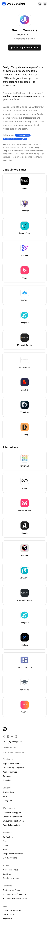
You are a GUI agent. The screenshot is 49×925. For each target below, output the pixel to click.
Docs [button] (5, 841)
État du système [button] (10, 858)
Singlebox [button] (7, 780)
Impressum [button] (7, 919)
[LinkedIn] (8, 736)
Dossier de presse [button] (11, 878)
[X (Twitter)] (4, 736)
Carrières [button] (7, 874)
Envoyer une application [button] (13, 821)
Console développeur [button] (12, 812)
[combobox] (15, 742)
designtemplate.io (24, 34)
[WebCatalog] (5, 729)
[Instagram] (16, 736)
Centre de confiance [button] (11, 890)
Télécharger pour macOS (26, 47)
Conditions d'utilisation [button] (13, 910)
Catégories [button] (7, 800)
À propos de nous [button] (10, 870)
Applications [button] (8, 792)
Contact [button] (6, 845)
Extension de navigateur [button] (13, 768)
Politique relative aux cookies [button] (15, 898)
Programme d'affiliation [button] (13, 853)
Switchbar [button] (7, 776)
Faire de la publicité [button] (11, 825)
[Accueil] (13, 4)
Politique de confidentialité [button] (14, 894)
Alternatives (10, 447)
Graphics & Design (22, 135)
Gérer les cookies (9, 748)
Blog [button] (5, 849)
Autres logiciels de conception (15, 139)
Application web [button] (10, 772)
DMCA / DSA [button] (8, 914)
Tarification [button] (8, 837)
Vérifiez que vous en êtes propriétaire (21, 96)
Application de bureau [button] (12, 763)
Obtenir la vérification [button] (12, 817)
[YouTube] (12, 736)
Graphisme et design (24, 38)
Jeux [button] (5, 796)
